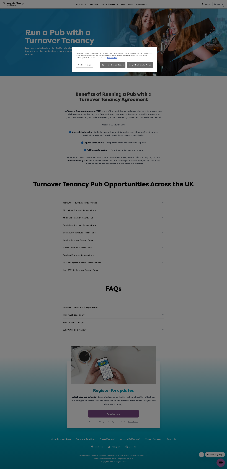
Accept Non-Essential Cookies (140, 65)
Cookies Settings (84, 65)
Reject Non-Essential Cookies (113, 65)
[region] (114, 59)
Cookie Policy (112, 58)
